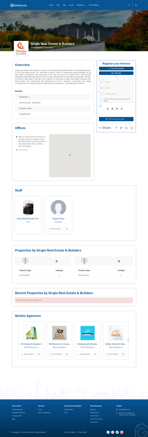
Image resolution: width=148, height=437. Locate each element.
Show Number (56, 229)
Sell (64, 5)
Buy (58, 5)
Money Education (17, 409)
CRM (65, 412)
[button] (70, 155)
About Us (93, 409)
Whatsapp (118, 73)
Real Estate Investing (18, 412)
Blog (13, 419)
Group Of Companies (96, 419)
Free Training (93, 5)
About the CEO (94, 416)
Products (80, 5)
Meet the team (94, 412)
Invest (71, 5)
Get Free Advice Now (116, 119)
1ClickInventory (68, 409)
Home (51, 5)
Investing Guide (17, 416)
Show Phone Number (117, 68)
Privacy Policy (82, 432)
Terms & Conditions (70, 432)
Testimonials (94, 422)
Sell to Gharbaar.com (44, 412)
